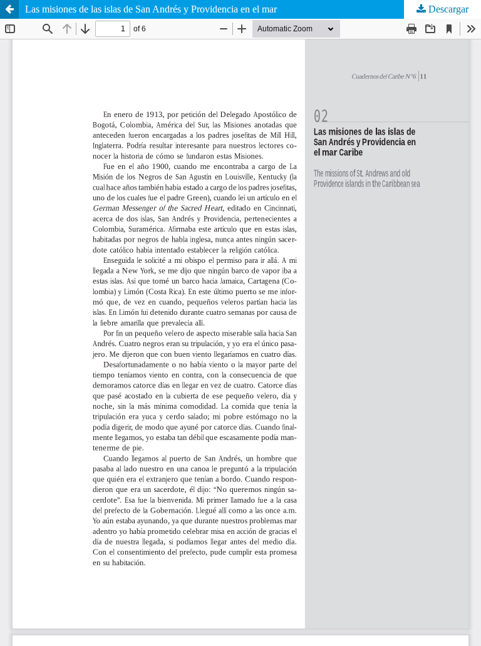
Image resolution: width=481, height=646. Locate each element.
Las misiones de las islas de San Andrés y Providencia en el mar (151, 9)
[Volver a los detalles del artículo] (9, 9)
